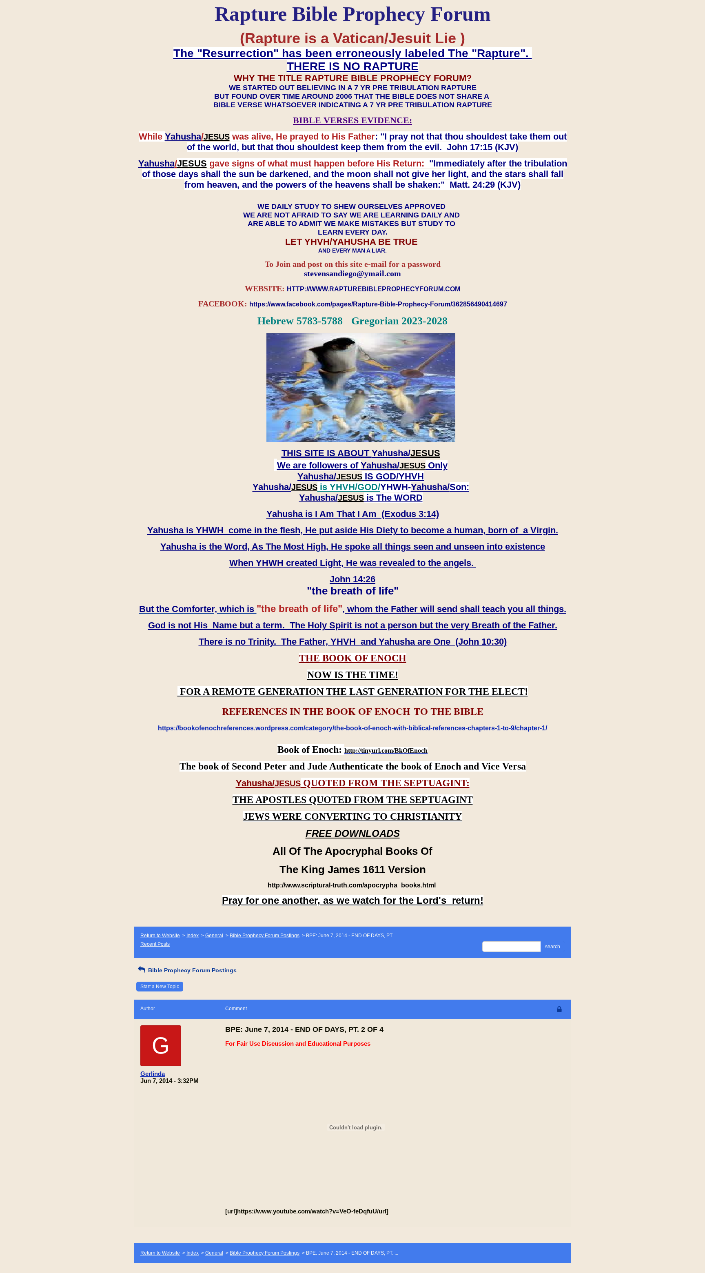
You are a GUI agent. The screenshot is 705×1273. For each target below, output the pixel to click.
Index (192, 935)
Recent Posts (155, 944)
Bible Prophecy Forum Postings (264, 935)
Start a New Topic (159, 986)
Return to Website (160, 935)
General (214, 935)
